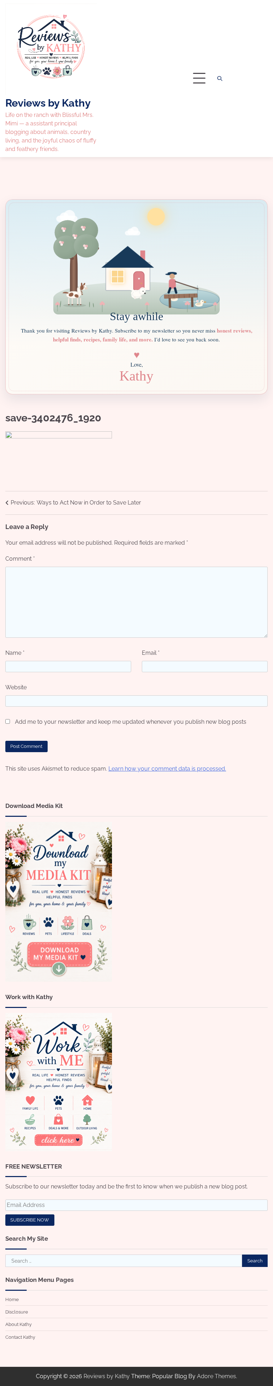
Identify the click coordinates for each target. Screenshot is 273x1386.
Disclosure (16, 1312)
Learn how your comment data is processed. (167, 768)
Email (151, 652)
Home (12, 1299)
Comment (20, 558)
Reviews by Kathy (48, 103)
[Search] (219, 78)
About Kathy (18, 1324)
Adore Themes (216, 1376)
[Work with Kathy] (58, 1149)
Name (15, 652)
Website (16, 687)
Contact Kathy (20, 1337)
